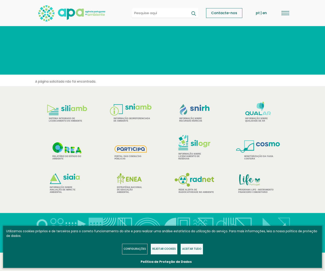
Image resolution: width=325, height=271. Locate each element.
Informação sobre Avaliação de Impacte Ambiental (62, 189)
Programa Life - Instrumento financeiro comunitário (255, 183)
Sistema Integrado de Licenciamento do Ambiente (65, 119)
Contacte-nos (224, 12)
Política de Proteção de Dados (166, 261)
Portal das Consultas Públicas (128, 157)
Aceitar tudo (191, 249)
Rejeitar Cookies (164, 249)
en (264, 12)
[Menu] (285, 13)
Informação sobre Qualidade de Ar (256, 119)
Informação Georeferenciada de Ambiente (132, 119)
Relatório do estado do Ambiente (66, 157)
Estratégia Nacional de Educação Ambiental (129, 189)
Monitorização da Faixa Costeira (258, 157)
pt (258, 12)
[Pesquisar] (193, 13)
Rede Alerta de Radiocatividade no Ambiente (196, 191)
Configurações (135, 249)
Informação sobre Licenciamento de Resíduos (189, 156)
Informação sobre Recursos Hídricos (190, 119)
